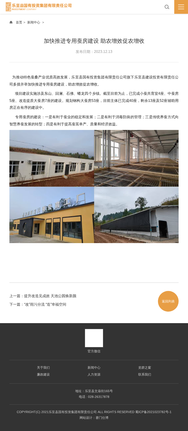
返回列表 (168, 301)
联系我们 (144, 374)
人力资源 (94, 374)
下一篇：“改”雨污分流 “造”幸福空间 (37, 304)
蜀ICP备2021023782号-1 (153, 412)
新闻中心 (33, 22)
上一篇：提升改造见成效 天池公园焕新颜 (42, 296)
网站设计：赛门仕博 (94, 418)
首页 (19, 22)
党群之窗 (144, 367)
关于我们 (43, 367)
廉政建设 (43, 374)
